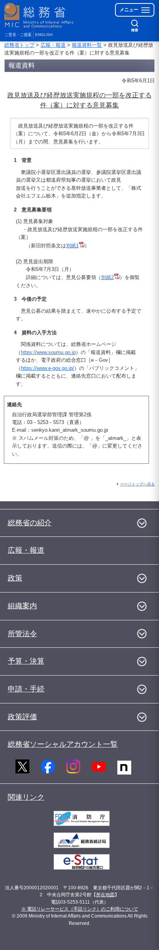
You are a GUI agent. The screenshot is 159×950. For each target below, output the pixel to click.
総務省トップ (19, 45)
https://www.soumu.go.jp (48, 352)
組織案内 (22, 606)
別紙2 (107, 277)
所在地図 (105, 894)
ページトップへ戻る (137, 484)
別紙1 (72, 246)
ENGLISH (43, 34)
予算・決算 (26, 661)
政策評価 (22, 717)
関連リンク (26, 797)
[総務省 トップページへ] (39, 15)
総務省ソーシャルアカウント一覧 (63, 744)
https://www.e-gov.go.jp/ (47, 368)
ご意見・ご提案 (18, 34)
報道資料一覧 (87, 45)
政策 (15, 578)
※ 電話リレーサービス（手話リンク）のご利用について (79, 909)
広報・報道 (53, 45)
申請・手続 (26, 689)
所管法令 (22, 634)
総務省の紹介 (30, 523)
